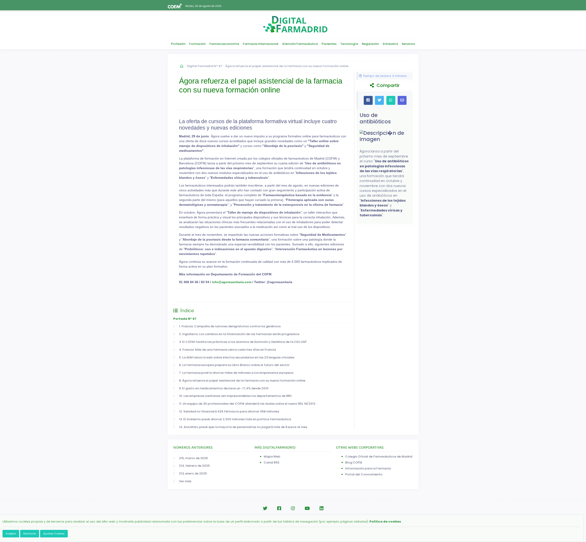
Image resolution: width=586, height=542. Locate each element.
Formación (197, 44)
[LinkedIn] (321, 508)
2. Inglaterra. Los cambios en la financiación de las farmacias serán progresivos (239, 334)
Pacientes (329, 44)
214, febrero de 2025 (194, 465)
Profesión (178, 44)
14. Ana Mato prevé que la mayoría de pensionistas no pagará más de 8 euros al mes (243, 427)
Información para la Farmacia (368, 468)
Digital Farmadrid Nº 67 (204, 66)
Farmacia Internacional (260, 44)
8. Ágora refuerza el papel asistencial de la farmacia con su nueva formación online (242, 380)
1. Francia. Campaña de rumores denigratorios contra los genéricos (230, 326)
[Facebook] (279, 508)
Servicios (408, 44)
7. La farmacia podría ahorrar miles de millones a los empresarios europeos (236, 373)
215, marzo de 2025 (193, 458)
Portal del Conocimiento (364, 474)
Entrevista (390, 44)
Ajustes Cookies (54, 533)
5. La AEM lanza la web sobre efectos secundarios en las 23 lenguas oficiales (236, 357)
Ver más (185, 481)
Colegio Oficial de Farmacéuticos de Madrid (378, 456)
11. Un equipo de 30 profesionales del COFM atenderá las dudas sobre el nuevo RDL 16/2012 (247, 403)
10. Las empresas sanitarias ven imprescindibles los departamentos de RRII (235, 396)
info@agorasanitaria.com (231, 282)
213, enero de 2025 (193, 473)
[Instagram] (293, 508)
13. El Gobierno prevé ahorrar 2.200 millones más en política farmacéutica (235, 419)
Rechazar (29, 533)
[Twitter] (265, 508)
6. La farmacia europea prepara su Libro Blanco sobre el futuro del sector (234, 365)
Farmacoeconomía (224, 44)
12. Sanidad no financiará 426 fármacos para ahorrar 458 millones (229, 411)
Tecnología (349, 44)
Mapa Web (272, 456)
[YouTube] (307, 508)
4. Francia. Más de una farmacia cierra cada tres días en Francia (227, 349)
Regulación (370, 44)
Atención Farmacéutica (300, 44)
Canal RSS (271, 462)
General (184, 295)
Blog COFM (353, 462)
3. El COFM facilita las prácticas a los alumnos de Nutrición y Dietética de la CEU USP (243, 342)
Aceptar (11, 533)
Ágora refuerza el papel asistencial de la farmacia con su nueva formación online (286, 66)
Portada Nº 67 (184, 319)
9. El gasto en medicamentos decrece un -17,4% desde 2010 (224, 388)
